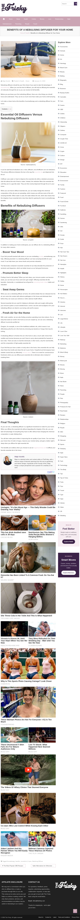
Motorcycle (63, 360)
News (18, 19)
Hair (61, 247)
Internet (62, 306)
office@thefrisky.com (39, 901)
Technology (63, 465)
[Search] (75, 3)
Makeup (62, 339)
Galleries (63, 210)
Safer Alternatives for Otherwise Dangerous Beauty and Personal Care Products (44, 866)
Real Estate (63, 411)
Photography (64, 402)
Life (61, 323)
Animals (62, 51)
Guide (62, 239)
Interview (63, 310)
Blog (61, 84)
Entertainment (7, 24)
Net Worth (63, 381)
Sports (62, 444)
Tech (61, 461)
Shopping (63, 436)
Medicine (63, 348)
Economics (63, 168)
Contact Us (48, 917)
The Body (63, 469)
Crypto (62, 151)
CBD (61, 109)
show (9, 109)
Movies (42, 19)
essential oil (24, 861)
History (62, 277)
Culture (62, 155)
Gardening (63, 222)
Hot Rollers (63, 293)
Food (61, 197)
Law (61, 314)
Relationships (59, 19)
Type (61, 494)
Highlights (63, 272)
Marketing (63, 344)
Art (61, 59)
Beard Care (63, 67)
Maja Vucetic (6, 81)
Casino (62, 105)
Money (62, 356)
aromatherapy (5, 87)
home (29, 861)
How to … (63, 298)
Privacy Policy (75, 917)
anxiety (41, 256)
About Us (40, 917)
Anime (62, 55)
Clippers (62, 126)
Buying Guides (64, 92)
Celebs (34, 19)
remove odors (26, 352)
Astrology (63, 63)
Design (62, 159)
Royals (27, 24)
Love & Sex (63, 331)
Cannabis (63, 97)
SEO (61, 432)
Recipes (62, 415)
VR (61, 511)
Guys (61, 243)
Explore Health (68, 541)
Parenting (18, 24)
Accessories (64, 46)
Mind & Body (64, 352)
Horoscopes (64, 289)
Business (63, 88)
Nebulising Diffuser (37, 861)
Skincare (63, 440)
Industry (62, 302)
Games (62, 218)
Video (62, 507)
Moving (62, 369)
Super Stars (64, 457)
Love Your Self (64, 335)
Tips (61, 473)
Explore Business (68, 572)
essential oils (39, 172)
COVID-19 (63, 143)
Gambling (63, 214)
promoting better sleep (41, 282)
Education (63, 172)
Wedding (63, 515)
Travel (35, 24)
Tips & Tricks (64, 478)
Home (11, 19)
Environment (64, 180)
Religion (62, 423)
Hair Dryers (63, 256)
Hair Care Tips (64, 252)
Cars (61, 101)
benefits (18, 861)
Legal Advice (64, 319)
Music (62, 373)
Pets (61, 398)
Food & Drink (64, 201)
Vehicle (62, 503)
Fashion (62, 189)
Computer (63, 134)
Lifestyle (62, 327)
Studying (63, 448)
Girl (61, 231)
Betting (62, 76)
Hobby (62, 281)
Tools (61, 482)
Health (26, 19)
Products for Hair (65, 406)
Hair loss (63, 260)
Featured (63, 193)
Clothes (62, 130)
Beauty (62, 72)
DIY (61, 164)
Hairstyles (63, 264)
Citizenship (63, 122)
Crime (62, 147)
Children (62, 118)
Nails (61, 377)
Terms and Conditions (64, 917)
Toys (61, 486)
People (62, 394)
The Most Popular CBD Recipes (13, 866)
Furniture (63, 206)
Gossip (62, 235)
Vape (61, 499)
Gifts (61, 226)
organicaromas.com (40, 447)
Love (49, 19)
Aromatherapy (11, 861)
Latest (54, 917)
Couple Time (64, 139)
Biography (63, 80)
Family (62, 185)
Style (68, 19)
